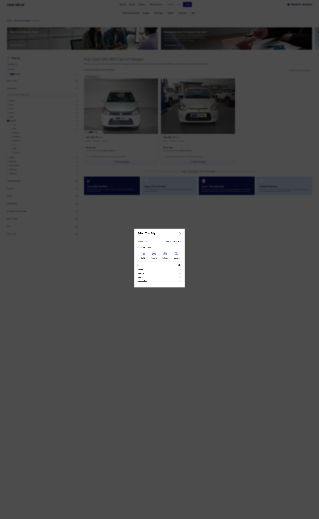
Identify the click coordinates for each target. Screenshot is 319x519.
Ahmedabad (142, 281)
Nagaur (140, 265)
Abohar (140, 269)
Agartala (140, 273)
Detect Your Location (174, 241)
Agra (139, 277)
